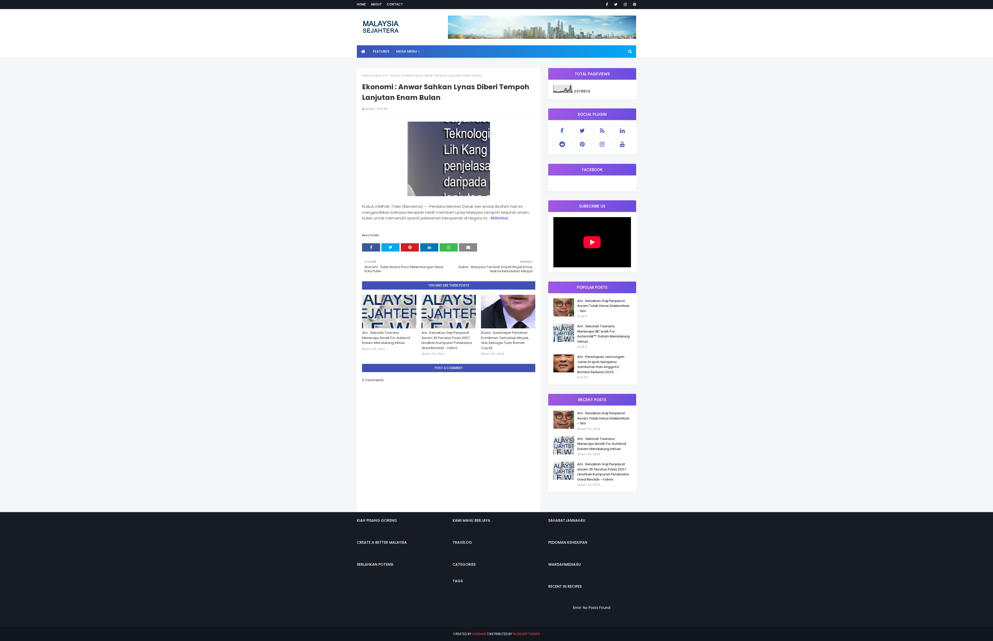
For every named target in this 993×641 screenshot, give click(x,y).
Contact (395, 4)
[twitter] (615, 4)
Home (361, 4)
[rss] (602, 130)
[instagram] (625, 4)
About (376, 4)
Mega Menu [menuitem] (406, 51)
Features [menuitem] (381, 51)
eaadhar (479, 634)
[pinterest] (633, 4)
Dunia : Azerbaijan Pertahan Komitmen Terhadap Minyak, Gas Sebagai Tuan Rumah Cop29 (505, 340)
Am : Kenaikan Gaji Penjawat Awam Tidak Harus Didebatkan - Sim (603, 305)
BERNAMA (499, 218)
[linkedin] (622, 130)
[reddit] (562, 144)
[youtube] (622, 144)
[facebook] (607, 4)
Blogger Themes (526, 634)
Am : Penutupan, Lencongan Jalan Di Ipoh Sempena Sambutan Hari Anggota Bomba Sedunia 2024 (600, 364)
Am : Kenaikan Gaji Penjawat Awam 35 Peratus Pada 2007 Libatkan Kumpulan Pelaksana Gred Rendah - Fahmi (447, 340)
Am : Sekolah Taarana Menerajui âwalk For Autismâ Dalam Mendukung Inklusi (386, 337)
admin (370, 109)
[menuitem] (363, 51)
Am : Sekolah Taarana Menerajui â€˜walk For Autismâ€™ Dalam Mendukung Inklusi (603, 334)
